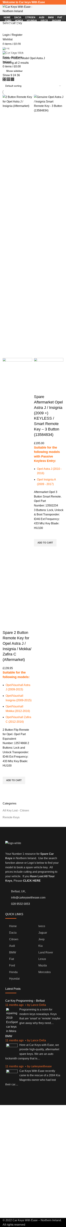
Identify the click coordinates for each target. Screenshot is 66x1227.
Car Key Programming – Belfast (25, 1000)
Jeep (41, 939)
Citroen (13, 939)
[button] (14, 780)
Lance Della (38, 1004)
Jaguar (42, 932)
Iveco (41, 926)
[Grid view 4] (12, 79)
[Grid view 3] (9, 79)
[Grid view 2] (5, 79)
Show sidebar (14, 71)
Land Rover (45, 952)
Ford (12, 965)
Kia (40, 945)
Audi (12, 945)
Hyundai (14, 978)
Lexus (42, 958)
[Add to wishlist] (7, 772)
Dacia (13, 932)
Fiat (11, 958)
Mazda (42, 965)
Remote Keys (11, 817)
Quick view (7, 788)
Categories (12, 41)
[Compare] (7, 625)
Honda (13, 972)
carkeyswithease (41, 1066)
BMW (12, 952)
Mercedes (44, 972)
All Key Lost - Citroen (16, 810)
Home (7, 58)
